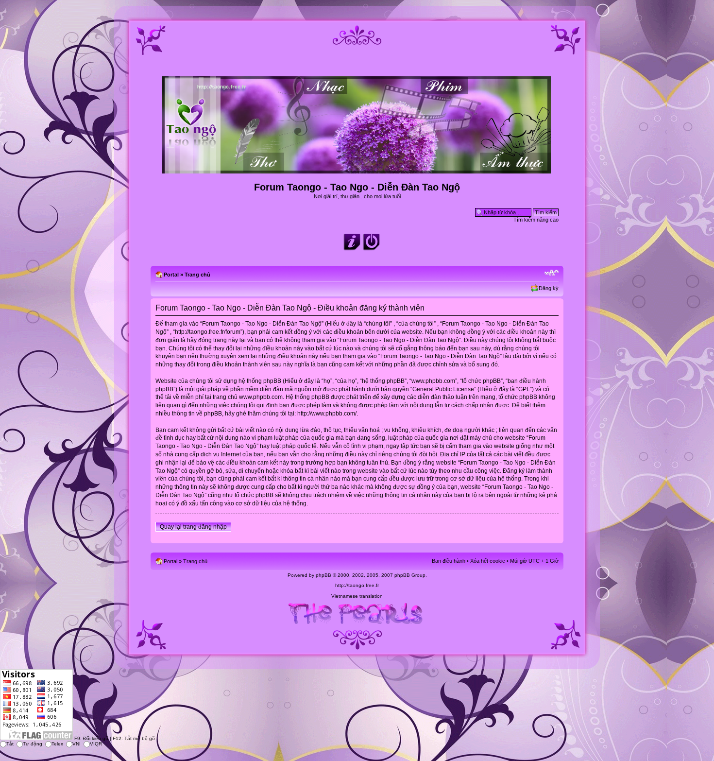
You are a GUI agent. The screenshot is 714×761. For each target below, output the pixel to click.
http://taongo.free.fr (357, 585)
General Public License (443, 389)
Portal (171, 274)
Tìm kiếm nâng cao (536, 220)
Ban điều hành (448, 561)
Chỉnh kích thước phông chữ (551, 272)
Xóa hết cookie (487, 561)
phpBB (323, 575)
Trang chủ (197, 274)
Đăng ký (549, 288)
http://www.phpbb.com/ (327, 413)
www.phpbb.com (261, 397)
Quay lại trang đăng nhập (193, 526)
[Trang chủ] (357, 169)
